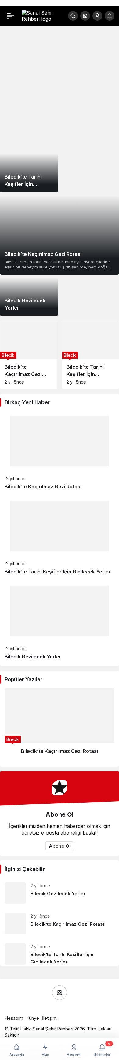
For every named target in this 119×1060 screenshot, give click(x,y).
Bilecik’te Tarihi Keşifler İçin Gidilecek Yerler (58, 572)
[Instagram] (59, 992)
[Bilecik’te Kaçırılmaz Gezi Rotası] (59, 235)
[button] (85, 16)
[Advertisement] (59, 89)
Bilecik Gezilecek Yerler (33, 657)
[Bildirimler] (109, 16)
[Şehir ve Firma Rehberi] (41, 15)
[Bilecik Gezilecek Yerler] (29, 297)
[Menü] (11, 16)
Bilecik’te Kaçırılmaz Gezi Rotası (43, 487)
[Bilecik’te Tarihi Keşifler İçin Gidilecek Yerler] (29, 173)
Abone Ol (59, 846)
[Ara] (73, 16)
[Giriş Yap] (97, 16)
